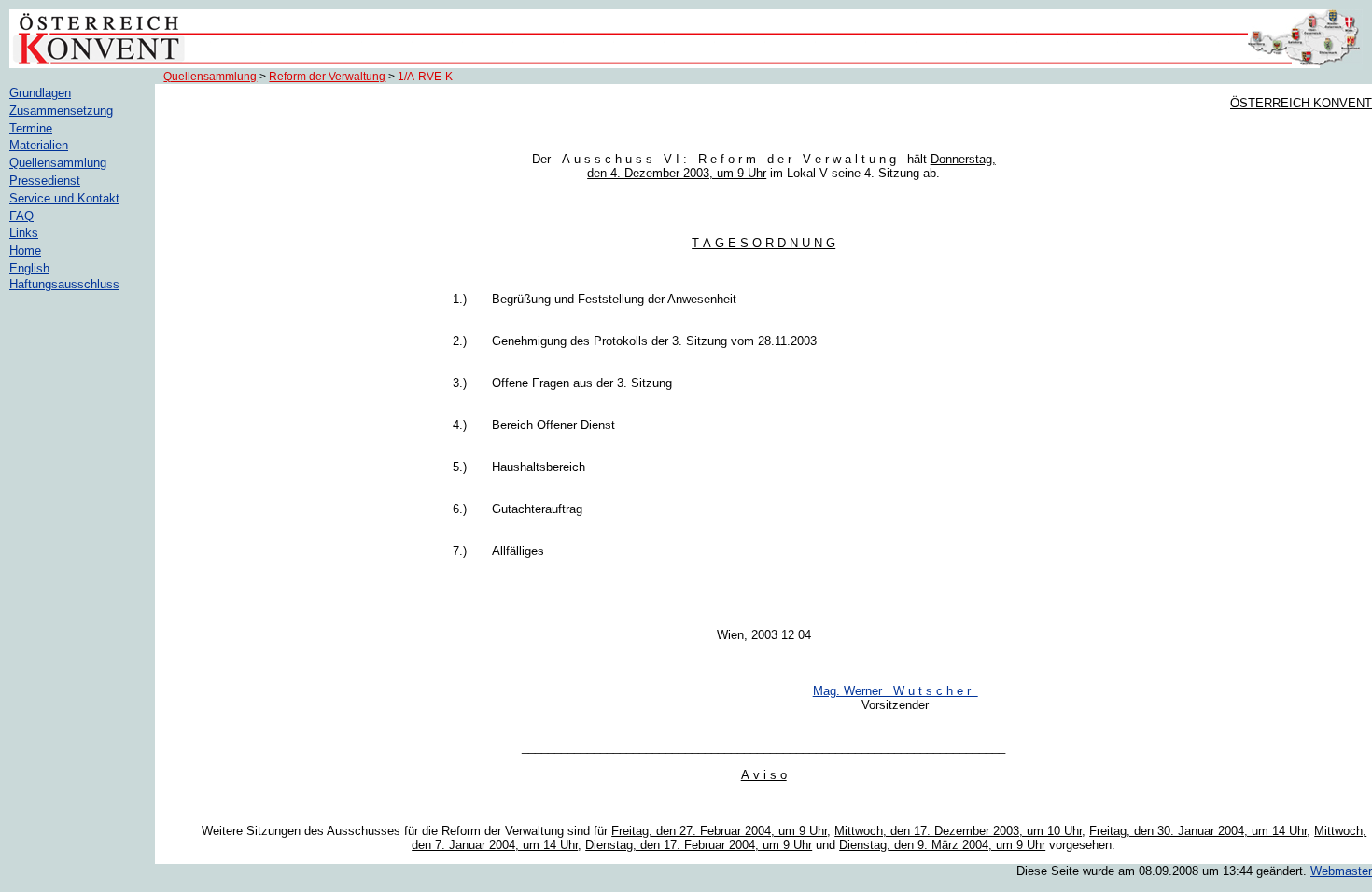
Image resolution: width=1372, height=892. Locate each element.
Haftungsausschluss (64, 284)
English (29, 268)
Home (25, 251)
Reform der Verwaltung (327, 76)
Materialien (38, 145)
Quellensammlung (210, 76)
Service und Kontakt (64, 198)
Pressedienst (44, 181)
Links (23, 233)
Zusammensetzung (61, 111)
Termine (30, 128)
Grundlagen (40, 93)
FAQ (21, 216)
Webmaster (1341, 871)
